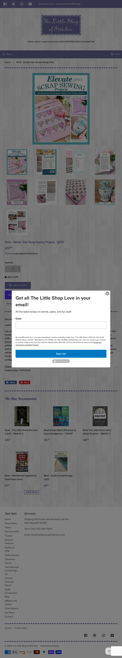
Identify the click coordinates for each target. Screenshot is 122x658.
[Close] (107, 293)
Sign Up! (61, 353)
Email (18, 318)
